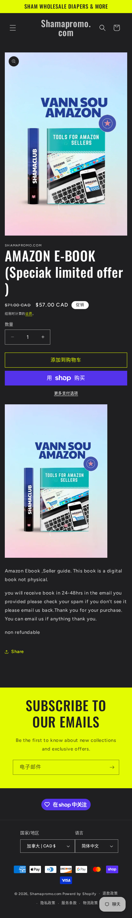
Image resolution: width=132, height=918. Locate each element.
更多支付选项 (66, 393)
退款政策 (110, 893)
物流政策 (90, 903)
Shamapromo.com (46, 893)
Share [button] (17, 651)
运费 (28, 314)
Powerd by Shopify (79, 893)
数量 (9, 324)
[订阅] (112, 767)
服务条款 (69, 903)
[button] (13, 28)
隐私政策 (47, 903)
